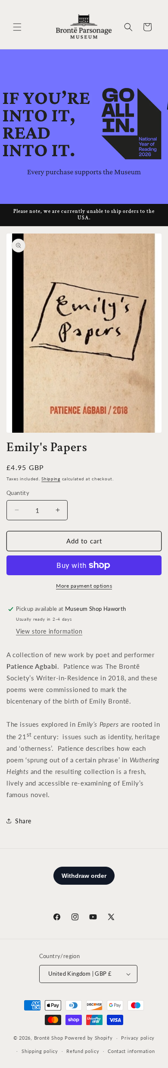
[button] (17, 27)
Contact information (131, 1051)
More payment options (84, 586)
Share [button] (23, 821)
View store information (49, 631)
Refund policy (82, 1051)
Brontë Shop (48, 1038)
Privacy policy (138, 1038)
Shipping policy (40, 1051)
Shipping (50, 478)
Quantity (17, 492)
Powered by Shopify (89, 1038)
